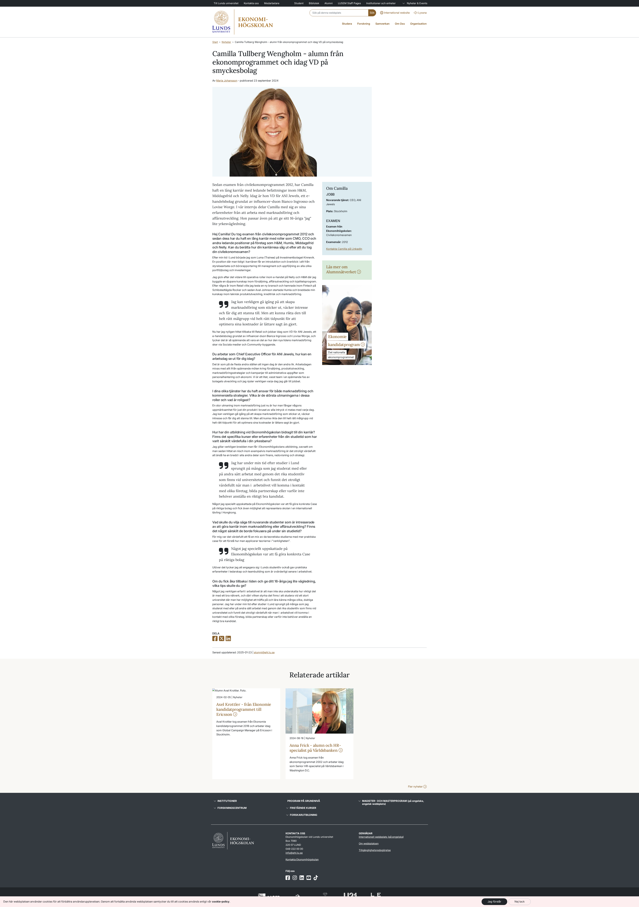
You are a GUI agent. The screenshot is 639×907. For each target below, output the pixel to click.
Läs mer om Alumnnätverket (341, 269)
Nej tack (520, 901)
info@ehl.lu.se (294, 852)
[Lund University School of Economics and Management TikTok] (316, 878)
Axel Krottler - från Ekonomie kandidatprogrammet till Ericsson (243, 709)
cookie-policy (220, 901)
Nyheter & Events (416, 3)
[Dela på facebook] (215, 639)
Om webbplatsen (369, 843)
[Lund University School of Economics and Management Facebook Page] (288, 878)
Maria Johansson (226, 80)
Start (215, 42)
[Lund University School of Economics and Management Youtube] (309, 878)
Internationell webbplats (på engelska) (381, 836)
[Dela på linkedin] (228, 639)
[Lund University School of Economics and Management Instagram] (295, 878)
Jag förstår (494, 901)
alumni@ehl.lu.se (264, 652)
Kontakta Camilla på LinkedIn (344, 248)
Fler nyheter (415, 786)
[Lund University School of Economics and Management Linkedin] (302, 878)
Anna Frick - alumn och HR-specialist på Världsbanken (315, 748)
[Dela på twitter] (221, 639)
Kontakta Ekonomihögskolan (302, 859)
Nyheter (226, 42)
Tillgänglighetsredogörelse (375, 850)
